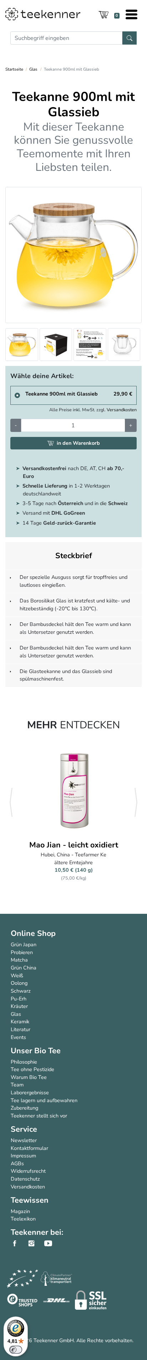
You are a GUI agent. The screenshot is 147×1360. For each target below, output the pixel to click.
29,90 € (122, 393)
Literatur (20, 1029)
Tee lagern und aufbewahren (44, 1100)
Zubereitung (24, 1107)
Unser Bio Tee (36, 1050)
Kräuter (19, 1006)
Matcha (19, 959)
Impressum (23, 1155)
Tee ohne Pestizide (32, 1069)
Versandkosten (122, 410)
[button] (11, 802)
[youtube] (52, 1243)
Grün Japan (23, 944)
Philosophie (24, 1061)
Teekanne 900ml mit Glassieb (61, 393)
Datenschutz (25, 1178)
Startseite (14, 69)
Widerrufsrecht (28, 1171)
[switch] (15, 1350)
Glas (33, 69)
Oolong (19, 983)
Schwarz (21, 990)
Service (24, 1129)
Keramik (20, 1021)
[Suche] (129, 38)
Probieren (22, 952)
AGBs (17, 1163)
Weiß (17, 975)
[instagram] (35, 1243)
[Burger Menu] (131, 15)
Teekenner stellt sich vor (39, 1115)
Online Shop (33, 933)
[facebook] (18, 1243)
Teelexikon (23, 1218)
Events (18, 1037)
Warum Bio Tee (29, 1077)
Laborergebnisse (30, 1092)
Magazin (20, 1211)
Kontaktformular (29, 1148)
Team (17, 1084)
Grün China (23, 967)
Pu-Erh (18, 998)
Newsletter (24, 1140)
